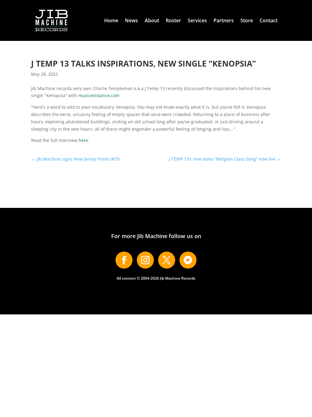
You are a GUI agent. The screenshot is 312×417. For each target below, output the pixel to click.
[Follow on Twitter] (166, 260)
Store (246, 20)
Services (197, 20)
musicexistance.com (98, 95)
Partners (224, 20)
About (152, 20)
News (131, 20)
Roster (173, 20)
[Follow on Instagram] (145, 260)
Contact (269, 20)
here (83, 140)
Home (111, 20)
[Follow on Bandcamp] (188, 260)
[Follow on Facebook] (124, 260)
